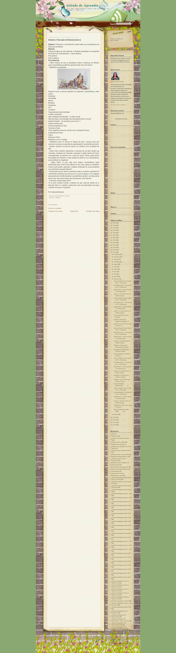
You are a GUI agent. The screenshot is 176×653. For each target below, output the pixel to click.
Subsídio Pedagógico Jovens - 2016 (122, 545)
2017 (114, 245)
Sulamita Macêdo (118, 81)
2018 (114, 242)
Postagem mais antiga (92, 211)
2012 (114, 420)
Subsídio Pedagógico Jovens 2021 (121, 537)
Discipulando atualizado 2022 (120, 467)
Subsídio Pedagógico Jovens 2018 (121, 557)
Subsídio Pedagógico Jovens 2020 (121, 565)
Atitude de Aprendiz (82, 5)
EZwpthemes (127, 643)
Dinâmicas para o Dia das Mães (120, 454)
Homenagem (115, 471)
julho (115, 266)
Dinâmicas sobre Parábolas (119, 462)
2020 (114, 237)
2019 (114, 240)
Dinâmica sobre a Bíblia (118, 442)
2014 (114, 252)
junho (115, 269)
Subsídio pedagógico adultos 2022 (121, 521)
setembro (116, 262)
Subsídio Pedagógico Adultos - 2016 (122, 497)
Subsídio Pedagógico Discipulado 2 (121, 533)
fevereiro (116, 279)
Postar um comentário (54, 208)
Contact (84, 26)
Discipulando (115, 465)
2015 (114, 250)
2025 (114, 225)
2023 (114, 230)
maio (115, 271)
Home (64, 26)
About (78, 26)
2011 (114, 422)
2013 (114, 417)
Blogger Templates (115, 641)
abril (115, 274)
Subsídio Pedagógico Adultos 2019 (121, 509)
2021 (114, 235)
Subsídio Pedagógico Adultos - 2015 (122, 493)
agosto (116, 264)
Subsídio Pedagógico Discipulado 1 (121, 529)
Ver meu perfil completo (119, 104)
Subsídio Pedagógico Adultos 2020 (121, 513)
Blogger (125, 119)
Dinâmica (58, 197)
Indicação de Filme (117, 473)
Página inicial (74, 211)
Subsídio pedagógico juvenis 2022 (121, 607)
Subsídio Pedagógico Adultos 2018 (121, 505)
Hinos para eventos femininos (120, 469)
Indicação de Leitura (117, 475)
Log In (91, 26)
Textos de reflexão (117, 633)
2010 (114, 425)
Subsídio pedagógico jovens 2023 (121, 577)
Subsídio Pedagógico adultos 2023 (121, 525)
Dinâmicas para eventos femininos (121, 450)
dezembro (117, 254)
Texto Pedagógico (117, 631)
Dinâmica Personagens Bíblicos (120, 438)
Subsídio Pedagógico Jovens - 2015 (122, 541)
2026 (114, 223)
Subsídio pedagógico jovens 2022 (121, 573)
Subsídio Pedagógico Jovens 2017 (121, 553)
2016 (114, 247)
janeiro (116, 414)
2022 (114, 232)
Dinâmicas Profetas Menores (120, 456)
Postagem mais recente (55, 211)
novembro (117, 257)
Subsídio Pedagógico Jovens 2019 (121, 561)
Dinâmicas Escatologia (118, 444)
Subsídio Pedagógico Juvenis (120, 601)
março (115, 276)
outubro (116, 259)
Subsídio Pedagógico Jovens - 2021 (122, 549)
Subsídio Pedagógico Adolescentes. (122, 489)
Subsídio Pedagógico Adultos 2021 (121, 517)
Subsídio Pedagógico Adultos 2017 (121, 501)
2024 (114, 228)
